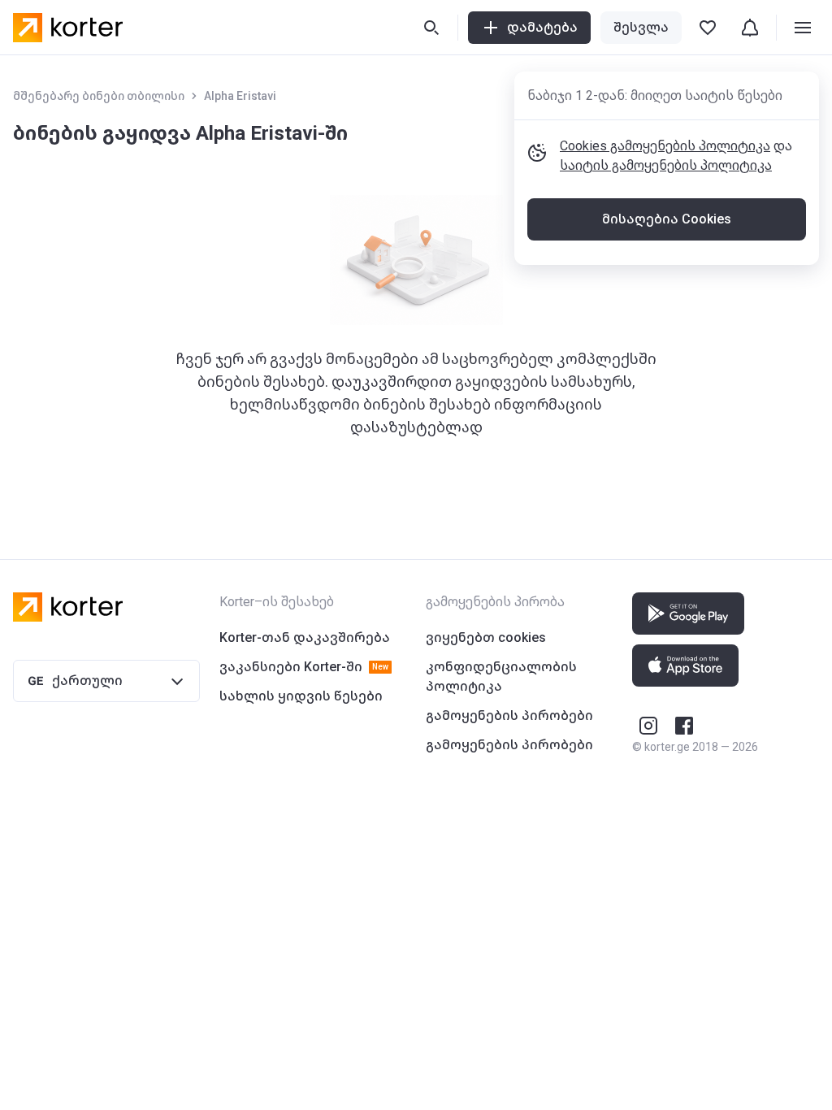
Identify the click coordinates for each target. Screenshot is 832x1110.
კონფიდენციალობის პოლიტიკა (501, 676)
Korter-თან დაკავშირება (304, 637)
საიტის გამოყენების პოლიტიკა (666, 165)
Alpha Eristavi (240, 95)
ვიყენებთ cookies (486, 637)
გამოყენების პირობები (509, 715)
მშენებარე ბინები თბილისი (98, 95)
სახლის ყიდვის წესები (301, 696)
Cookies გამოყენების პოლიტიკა (665, 146)
